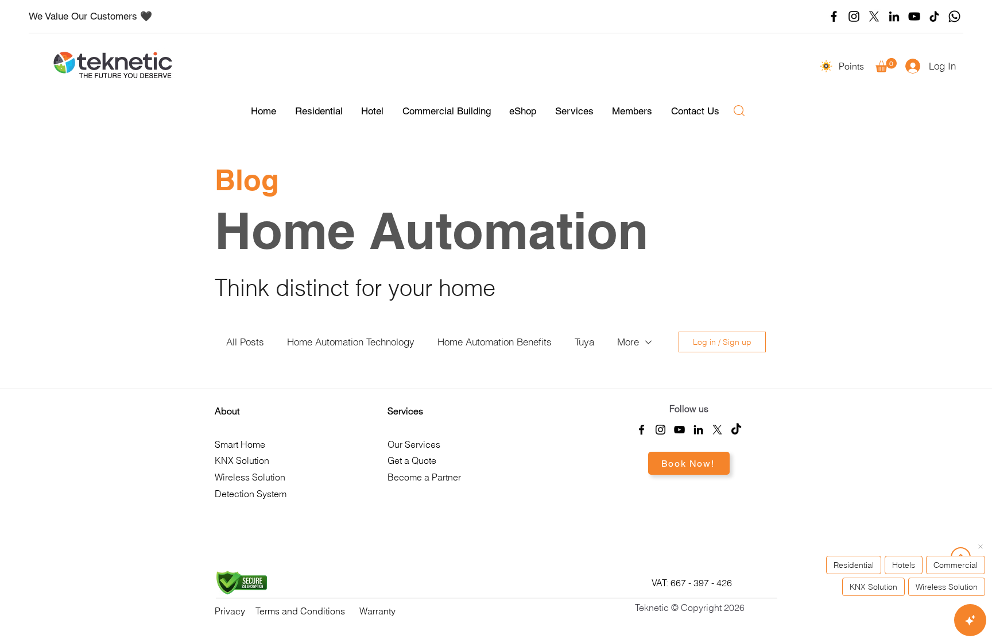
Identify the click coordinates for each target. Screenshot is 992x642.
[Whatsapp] (954, 16)
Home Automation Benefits (494, 342)
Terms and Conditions (300, 611)
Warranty (377, 611)
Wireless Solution (250, 477)
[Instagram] (854, 16)
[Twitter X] (717, 429)
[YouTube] (914, 16)
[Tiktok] (736, 429)
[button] (886, 65)
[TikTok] (934, 16)
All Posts (245, 342)
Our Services (414, 444)
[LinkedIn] (894, 16)
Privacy (230, 611)
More (628, 342)
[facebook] (641, 429)
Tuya (584, 342)
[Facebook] (834, 16)
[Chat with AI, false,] (970, 620)
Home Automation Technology (350, 342)
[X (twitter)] (874, 16)
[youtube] (679, 429)
